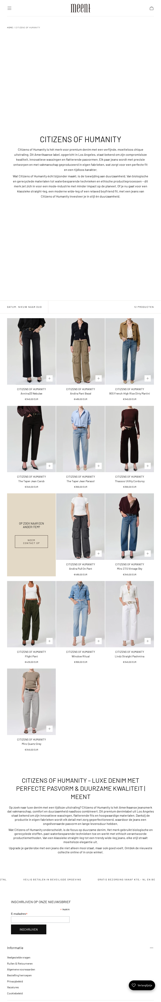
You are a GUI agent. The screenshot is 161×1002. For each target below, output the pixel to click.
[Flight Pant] (31, 614)
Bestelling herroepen (19, 975)
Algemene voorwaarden (21, 969)
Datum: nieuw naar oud (24, 306)
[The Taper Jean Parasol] (80, 439)
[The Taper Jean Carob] (31, 439)
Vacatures (13, 987)
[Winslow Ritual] (80, 614)
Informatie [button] (15, 948)
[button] (9, 8)
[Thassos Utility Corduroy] (129, 439)
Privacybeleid (15, 981)
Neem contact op (31, 541)
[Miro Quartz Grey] (31, 702)
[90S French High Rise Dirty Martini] (129, 351)
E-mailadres (19, 914)
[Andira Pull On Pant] (80, 526)
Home (10, 27)
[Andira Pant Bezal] (80, 351)
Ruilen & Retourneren (20, 963)
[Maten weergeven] (49, 378)
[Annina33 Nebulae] (31, 351)
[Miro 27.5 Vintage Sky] (129, 526)
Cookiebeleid (15, 993)
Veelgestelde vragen (18, 957)
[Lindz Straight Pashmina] (129, 614)
